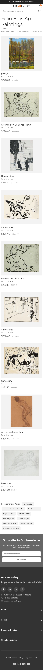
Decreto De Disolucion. (13, 278)
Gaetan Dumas (33, 509)
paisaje (4, 73)
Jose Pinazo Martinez (11, 528)
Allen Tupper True (9, 523)
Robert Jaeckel (26, 523)
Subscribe (21, 560)
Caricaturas (7, 227)
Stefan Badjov (23, 518)
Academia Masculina (12, 432)
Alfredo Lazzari (24, 514)
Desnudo (6, 483)
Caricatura (6, 381)
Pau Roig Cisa (8, 518)
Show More (37, 31)
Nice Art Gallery (21, 6)
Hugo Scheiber (8, 514)
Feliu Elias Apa (7, 76)
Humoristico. (7, 176)
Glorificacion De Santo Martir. (16, 125)
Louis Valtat (28, 504)
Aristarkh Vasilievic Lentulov (13, 509)
